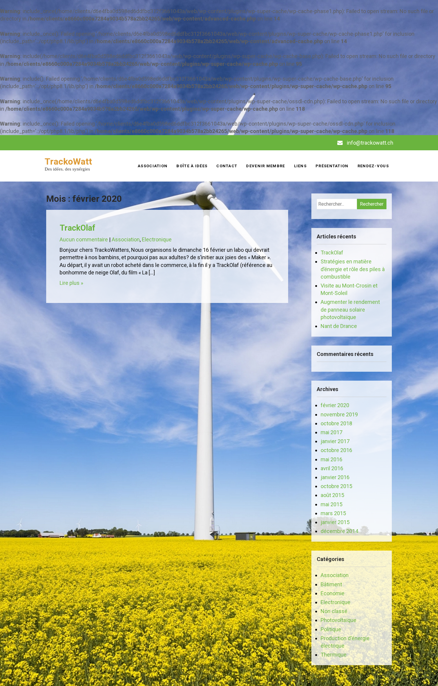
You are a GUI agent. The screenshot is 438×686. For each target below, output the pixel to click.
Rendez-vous (373, 166)
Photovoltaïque (338, 620)
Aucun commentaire (84, 239)
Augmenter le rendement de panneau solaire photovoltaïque (350, 309)
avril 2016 (332, 468)
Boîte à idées (191, 166)
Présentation (332, 166)
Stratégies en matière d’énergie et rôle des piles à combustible (353, 268)
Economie (332, 593)
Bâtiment (331, 584)
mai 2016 (331, 459)
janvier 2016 (335, 477)
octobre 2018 (336, 423)
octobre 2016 (336, 450)
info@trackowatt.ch (370, 143)
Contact (226, 166)
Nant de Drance (339, 326)
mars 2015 (333, 513)
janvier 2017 (335, 441)
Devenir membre (265, 166)
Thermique (334, 654)
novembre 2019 (339, 414)
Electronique (157, 239)
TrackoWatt (68, 161)
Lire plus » (71, 283)
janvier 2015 (335, 522)
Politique (331, 629)
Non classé (334, 611)
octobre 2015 (336, 486)
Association (152, 166)
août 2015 (332, 495)
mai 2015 (331, 504)
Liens (300, 166)
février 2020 (335, 405)
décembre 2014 (339, 531)
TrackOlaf (77, 228)
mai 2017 (331, 432)
